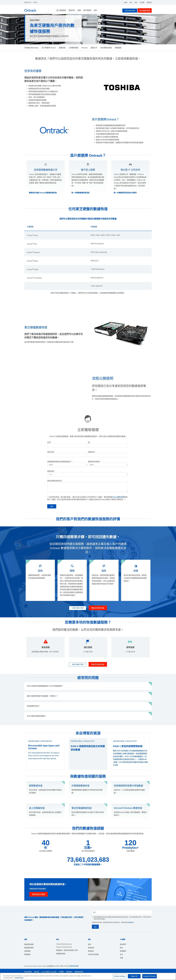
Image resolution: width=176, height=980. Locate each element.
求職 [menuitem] (121, 958)
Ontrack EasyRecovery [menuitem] (64, 944)
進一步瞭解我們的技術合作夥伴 (125, 193)
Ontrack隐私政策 (118, 497)
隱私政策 (131, 922)
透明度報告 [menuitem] (69, 972)
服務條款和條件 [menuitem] (79, 972)
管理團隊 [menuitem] (123, 951)
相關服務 (118, 48)
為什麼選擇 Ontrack (49, 48)
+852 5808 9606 (129, 10)
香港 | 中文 (28, 2)
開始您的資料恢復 (97, 608)
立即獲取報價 (73, 48)
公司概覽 (141, 2)
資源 (131, 2)
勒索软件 (72, 10)
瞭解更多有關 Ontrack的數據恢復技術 (43, 193)
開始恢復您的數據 (38, 894)
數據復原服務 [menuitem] (29, 944)
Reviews (84, 48)
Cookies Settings (119, 976)
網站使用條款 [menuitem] (28, 972)
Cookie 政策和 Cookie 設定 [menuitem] (48, 972)
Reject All (134, 976)
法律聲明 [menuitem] (61, 972)
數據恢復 (62, 48)
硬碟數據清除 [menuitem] (60, 953)
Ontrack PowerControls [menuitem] (64, 947)
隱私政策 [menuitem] (36, 972)
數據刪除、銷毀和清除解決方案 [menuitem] (67, 950)
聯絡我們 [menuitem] (123, 944)
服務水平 (94, 48)
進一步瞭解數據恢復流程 (80, 193)
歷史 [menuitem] (121, 948)
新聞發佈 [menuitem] (91, 948)
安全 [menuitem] (121, 954)
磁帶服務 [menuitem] (27, 951)
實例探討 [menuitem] (91, 951)
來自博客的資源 (106, 48)
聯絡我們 (149, 2)
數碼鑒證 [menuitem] (27, 954)
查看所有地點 (74, 966)
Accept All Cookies (149, 976)
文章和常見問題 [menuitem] (93, 954)
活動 (136, 2)
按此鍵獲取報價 (144, 10)
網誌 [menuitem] (89, 944)
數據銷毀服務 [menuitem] (29, 948)
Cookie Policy (19, 978)
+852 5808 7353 (78, 608)
